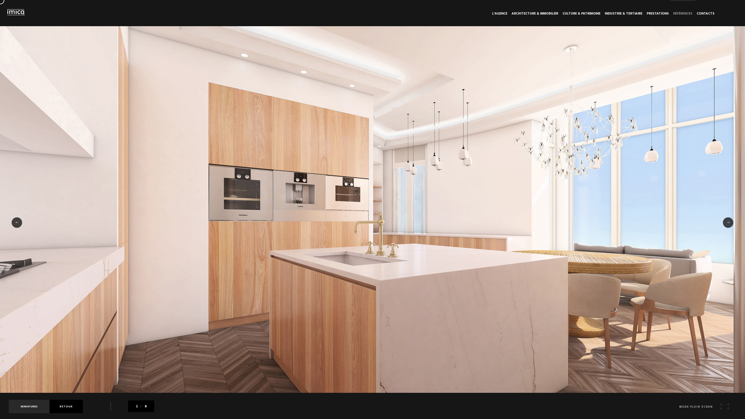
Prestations (658, 13)
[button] (17, 222)
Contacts (705, 13)
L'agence (499, 13)
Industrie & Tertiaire (623, 13)
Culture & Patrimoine (581, 13)
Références (682, 13)
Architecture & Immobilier (535, 13)
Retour (66, 406)
